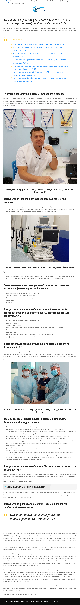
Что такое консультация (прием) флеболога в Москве (38, 44)
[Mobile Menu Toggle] (7, 8)
